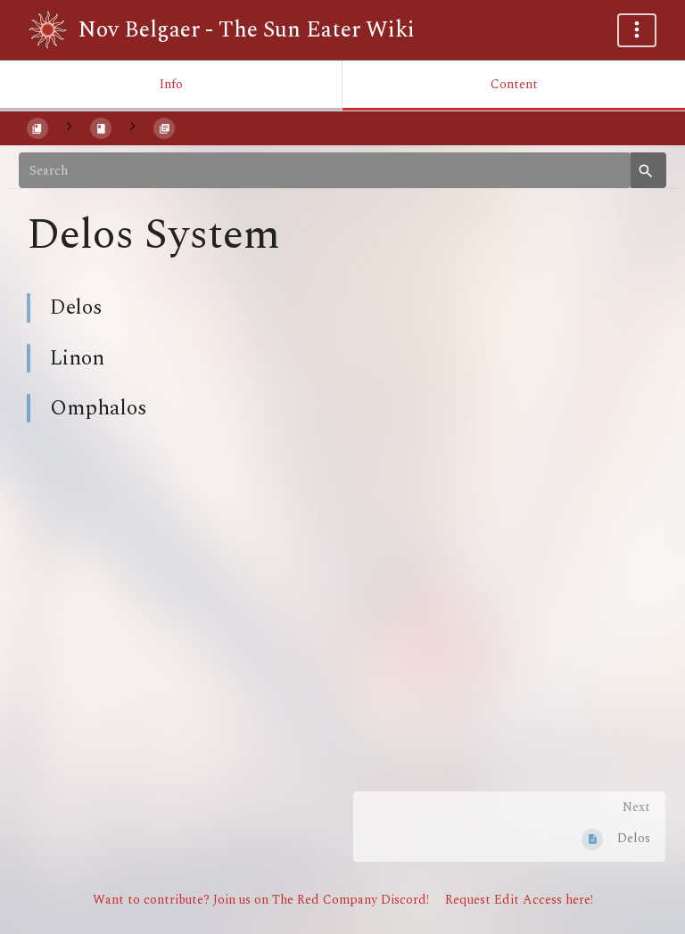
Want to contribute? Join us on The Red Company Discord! (261, 899)
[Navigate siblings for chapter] (132, 127)
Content (514, 84)
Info (171, 84)
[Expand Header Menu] (636, 30)
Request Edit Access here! (519, 899)
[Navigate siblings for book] (69, 127)
